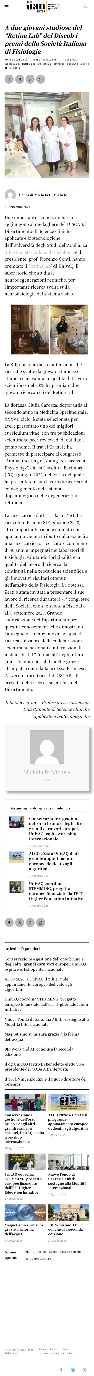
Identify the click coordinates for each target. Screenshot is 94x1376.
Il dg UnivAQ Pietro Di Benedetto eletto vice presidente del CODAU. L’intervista (44, 1066)
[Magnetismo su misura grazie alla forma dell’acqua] (25, 1212)
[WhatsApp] (40, 79)
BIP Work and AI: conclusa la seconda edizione (65, 1229)
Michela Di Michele (50, 195)
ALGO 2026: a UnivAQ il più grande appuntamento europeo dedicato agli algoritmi (54, 861)
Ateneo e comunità (16, 59)
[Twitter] (19, 79)
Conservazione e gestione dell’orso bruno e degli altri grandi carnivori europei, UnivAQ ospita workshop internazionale (56, 829)
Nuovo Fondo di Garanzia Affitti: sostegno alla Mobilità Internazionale (67, 1181)
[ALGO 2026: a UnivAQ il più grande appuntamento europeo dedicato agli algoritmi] (16, 857)
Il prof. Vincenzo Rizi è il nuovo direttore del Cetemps (46, 1081)
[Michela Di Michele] (11, 195)
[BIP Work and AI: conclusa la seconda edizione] (68, 1212)
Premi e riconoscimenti (45, 59)
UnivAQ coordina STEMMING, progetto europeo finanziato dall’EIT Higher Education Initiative (56, 891)
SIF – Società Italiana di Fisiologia (39, 252)
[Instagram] (73, 1370)
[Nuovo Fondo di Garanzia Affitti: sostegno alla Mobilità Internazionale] (68, 1162)
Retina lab (40, 266)
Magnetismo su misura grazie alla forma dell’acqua (24, 1229)
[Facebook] (9, 79)
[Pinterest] (30, 79)
